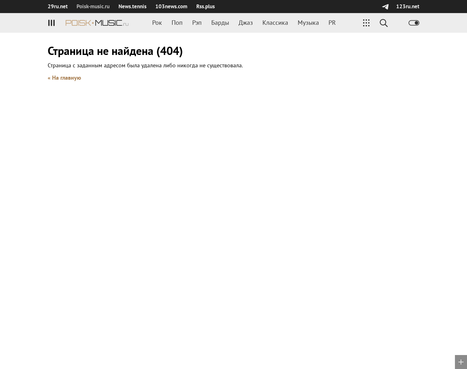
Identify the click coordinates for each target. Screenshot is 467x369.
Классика (275, 22)
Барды (220, 22)
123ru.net (407, 6)
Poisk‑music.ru (93, 6)
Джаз (246, 22)
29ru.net (58, 6)
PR (332, 22)
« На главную (64, 77)
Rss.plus (205, 6)
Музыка (308, 22)
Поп (177, 22)
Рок (157, 22)
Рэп (197, 22)
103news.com (171, 6)
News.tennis (132, 6)
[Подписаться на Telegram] (385, 6)
